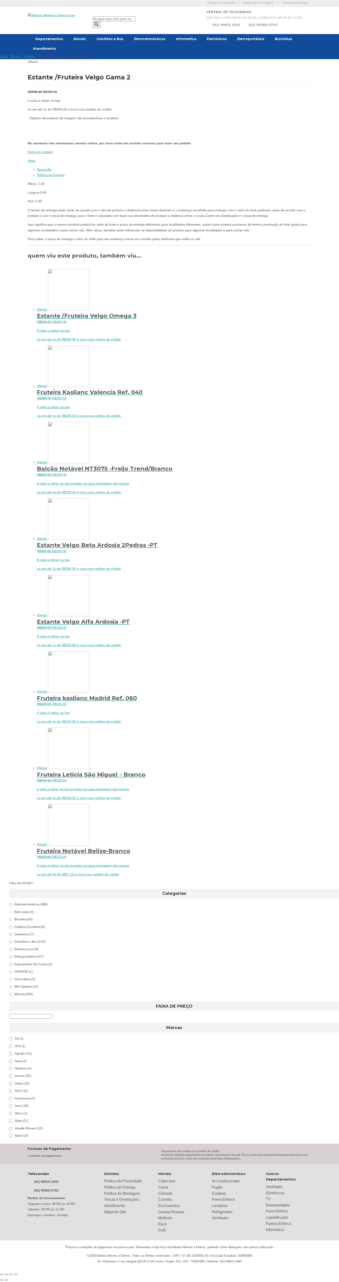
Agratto (23, 1053)
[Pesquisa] (97, 25)
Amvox (23, 1076)
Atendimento (44, 48)
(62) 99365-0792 (263, 25)
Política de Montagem (258, 2)
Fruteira (29, 56)
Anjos (22, 1083)
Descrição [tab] (44, 169)
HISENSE (23, 971)
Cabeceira (166, 1181)
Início (4, 56)
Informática (186, 39)
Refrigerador (222, 1212)
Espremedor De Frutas (33, 964)
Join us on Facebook (191, 3)
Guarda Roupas (171, 1212)
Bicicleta (23, 919)
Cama (163, 1187)
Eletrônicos (217, 39)
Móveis (80, 39)
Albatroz (23, 1068)
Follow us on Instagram (198, 3)
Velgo (32, 161)
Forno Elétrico (223, 1199)
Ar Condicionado (226, 1181)
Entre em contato (40, 152)
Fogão (217, 1187)
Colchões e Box (109, 39)
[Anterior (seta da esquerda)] (2, 1280)
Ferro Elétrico (277, 1211)
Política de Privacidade (123, 1181)
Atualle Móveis (29, 1128)
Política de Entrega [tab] (51, 175)
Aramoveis (25, 1098)
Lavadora (219, 1206)
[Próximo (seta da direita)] (6, 1280)
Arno (21, 1106)
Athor (21, 1113)
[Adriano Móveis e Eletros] (51, 15)
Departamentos (49, 39)
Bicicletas (283, 39)
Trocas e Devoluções (221, 2)
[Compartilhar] (11, 1274)
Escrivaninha (169, 1206)
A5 (19, 1038)
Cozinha (165, 1199)
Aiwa (21, 1061)
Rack (162, 1224)
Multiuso (165, 1218)
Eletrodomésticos (149, 39)
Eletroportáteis (250, 39)
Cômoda (165, 1193)
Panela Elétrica (278, 1224)
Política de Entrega (295, 2)
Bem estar (24, 912)
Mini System (26, 986)
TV (268, 1199)
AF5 (20, 1046)
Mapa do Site (115, 1212)
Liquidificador (277, 1217)
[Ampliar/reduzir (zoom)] (2, 1274)
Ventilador (220, 1218)
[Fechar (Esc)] (16, 1274)
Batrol (21, 1135)
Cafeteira (24, 934)
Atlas (22, 1120)
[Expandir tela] (6, 1274)
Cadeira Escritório (29, 927)
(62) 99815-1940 (226, 25)
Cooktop (219, 1193)
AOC (21, 1091)
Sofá (162, 1230)
